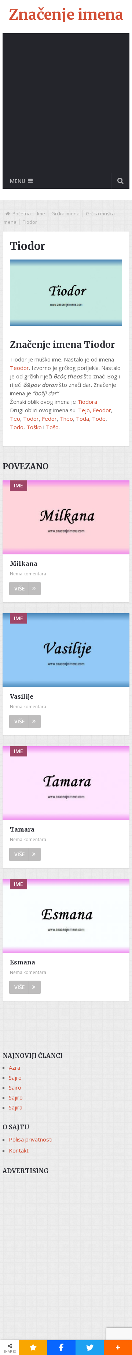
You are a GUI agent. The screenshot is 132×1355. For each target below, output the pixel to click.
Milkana (23, 563)
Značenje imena (66, 15)
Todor (31, 418)
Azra (14, 1067)
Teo (15, 418)
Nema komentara (28, 574)
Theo (66, 418)
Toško (34, 427)
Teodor (19, 367)
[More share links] (118, 1347)
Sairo (15, 1087)
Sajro (15, 1077)
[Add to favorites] (33, 1347)
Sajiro (16, 1097)
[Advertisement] (66, 103)
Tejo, (84, 410)
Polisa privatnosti (30, 1139)
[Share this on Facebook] (61, 1347)
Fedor (49, 418)
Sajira (15, 1107)
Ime (41, 213)
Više (19, 588)
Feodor (102, 410)
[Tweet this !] (90, 1347)
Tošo (52, 427)
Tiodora (87, 401)
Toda (82, 418)
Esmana (22, 962)
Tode (99, 418)
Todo (16, 427)
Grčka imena (65, 213)
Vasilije (21, 696)
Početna (21, 213)
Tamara (22, 829)
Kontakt (19, 1150)
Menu (17, 180)
